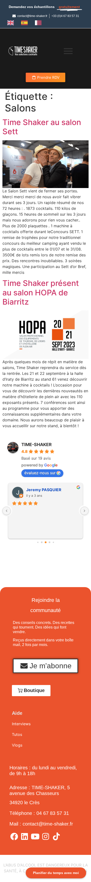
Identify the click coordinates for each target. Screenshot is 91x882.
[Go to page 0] (37, 542)
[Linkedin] (24, 836)
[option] (12, 22)
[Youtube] (35, 836)
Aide (17, 713)
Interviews (21, 723)
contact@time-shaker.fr (48, 824)
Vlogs (17, 745)
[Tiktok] (56, 836)
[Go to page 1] (41, 542)
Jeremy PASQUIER (43, 489)
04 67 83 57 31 (52, 813)
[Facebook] (14, 836)
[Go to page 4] (53, 542)
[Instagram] (45, 836)
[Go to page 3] (49, 542)
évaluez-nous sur (40, 472)
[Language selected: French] (25, 22)
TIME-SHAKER (36, 444)
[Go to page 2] (46, 542)
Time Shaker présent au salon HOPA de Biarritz (40, 292)
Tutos (17, 734)
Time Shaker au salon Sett (41, 127)
